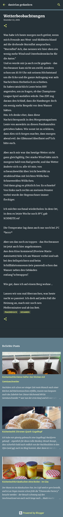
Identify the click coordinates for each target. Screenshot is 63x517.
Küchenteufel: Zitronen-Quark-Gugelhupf (22, 431)
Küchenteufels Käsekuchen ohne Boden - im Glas (25, 482)
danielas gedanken (20, 4)
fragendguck (11, 312)
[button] (5, 26)
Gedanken (24, 312)
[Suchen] (59, 4)
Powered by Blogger (33, 513)
